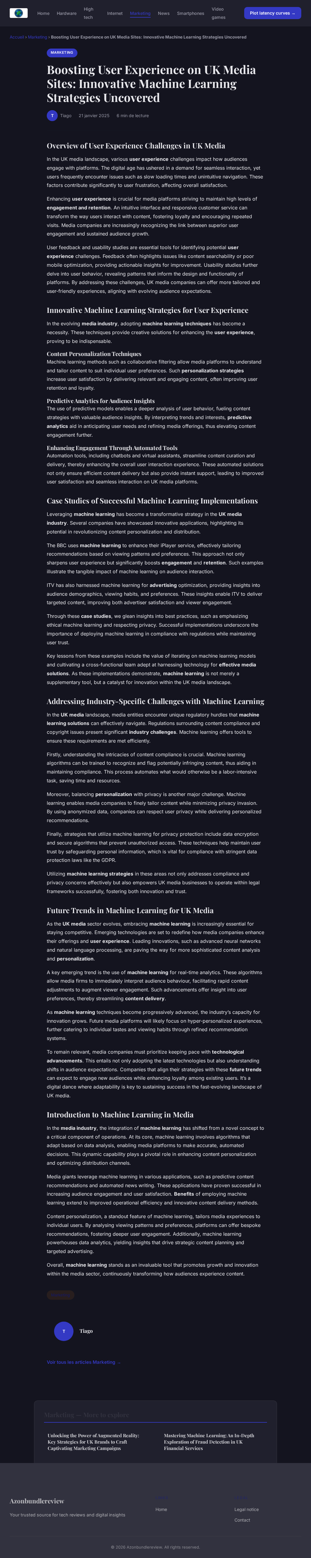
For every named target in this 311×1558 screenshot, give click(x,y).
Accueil (17, 37)
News (164, 13)
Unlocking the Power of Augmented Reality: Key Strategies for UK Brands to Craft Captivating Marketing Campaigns (93, 1441)
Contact (242, 1519)
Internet (115, 13)
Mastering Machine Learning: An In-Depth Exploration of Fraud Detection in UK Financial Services (209, 1441)
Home (43, 13)
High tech (88, 13)
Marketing (140, 13)
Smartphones (190, 13)
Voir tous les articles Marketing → (84, 1362)
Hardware (67, 13)
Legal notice (246, 1509)
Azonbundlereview (37, 1500)
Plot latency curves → (273, 12)
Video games (219, 13)
